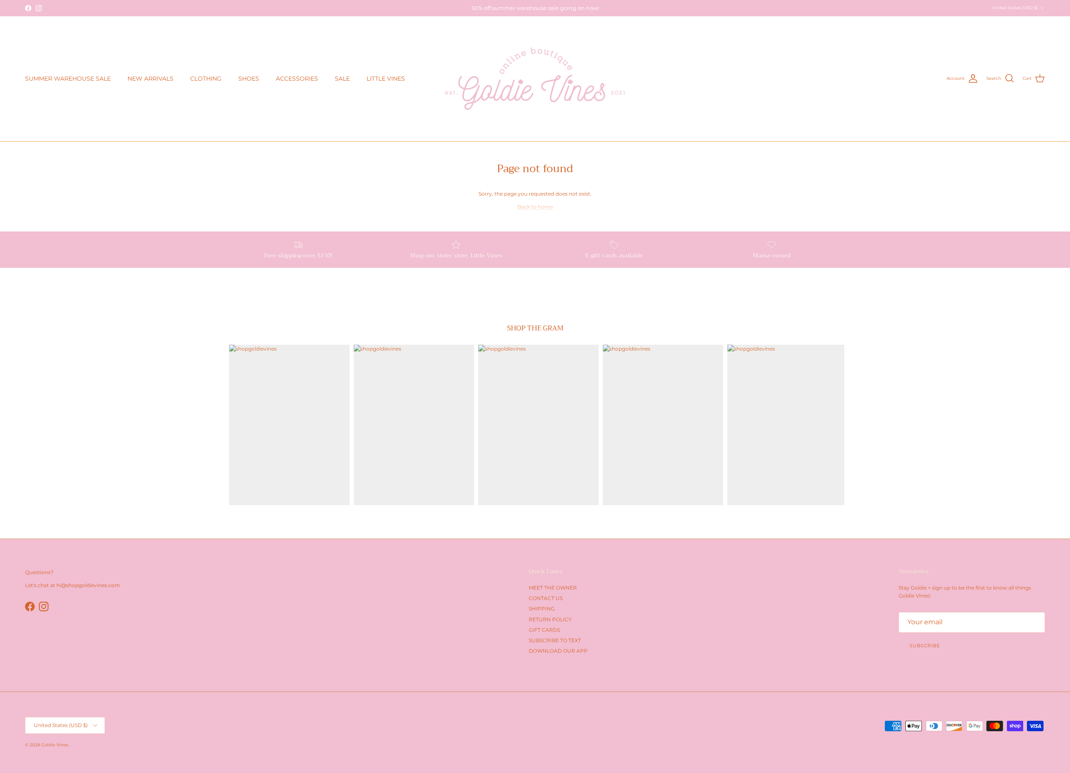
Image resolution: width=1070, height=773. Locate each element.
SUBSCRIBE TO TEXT (555, 640)
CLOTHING (206, 78)
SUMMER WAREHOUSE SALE (68, 78)
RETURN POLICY (550, 619)
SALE (342, 78)
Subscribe (925, 645)
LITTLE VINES (386, 78)
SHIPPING (542, 608)
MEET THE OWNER (553, 588)
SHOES (248, 78)
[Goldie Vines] (535, 79)
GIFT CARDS (544, 630)
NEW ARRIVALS (150, 78)
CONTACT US (546, 598)
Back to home (535, 206)
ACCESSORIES (297, 78)
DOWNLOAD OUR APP (558, 651)
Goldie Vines (54, 745)
